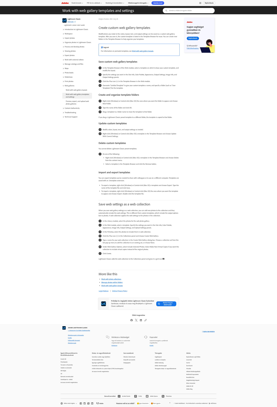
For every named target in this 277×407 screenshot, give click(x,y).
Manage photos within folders (111, 282)
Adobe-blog (189, 389)
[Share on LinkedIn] (141, 321)
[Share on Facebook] (131, 321)
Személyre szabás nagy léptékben (101, 357)
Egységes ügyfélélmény (98, 362)
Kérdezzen (114, 345)
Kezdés (70, 338)
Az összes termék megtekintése (69, 382)
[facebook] (81, 403)
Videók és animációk (66, 368)
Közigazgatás (126, 362)
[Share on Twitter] (136, 321)
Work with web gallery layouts (142, 51)
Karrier (188, 362)
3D (61, 373)
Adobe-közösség (159, 362)
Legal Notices (103, 291)
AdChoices (213, 403)
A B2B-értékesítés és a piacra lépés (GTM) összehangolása (104, 368)
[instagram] (85, 403)
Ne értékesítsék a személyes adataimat (197, 403)
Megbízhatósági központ (192, 380)
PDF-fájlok (63, 371)
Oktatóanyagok (72, 343)
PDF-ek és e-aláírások (93, 3)
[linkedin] (92, 403)
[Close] (170, 403)
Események (189, 365)
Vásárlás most (157, 3)
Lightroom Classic (74, 19)
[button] (200, 3)
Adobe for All (189, 386)
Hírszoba (188, 368)
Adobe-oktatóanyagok (161, 365)
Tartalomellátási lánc (97, 360)
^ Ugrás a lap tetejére (208, 331)
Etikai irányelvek (190, 383)
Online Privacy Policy (119, 291)
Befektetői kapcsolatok (192, 374)
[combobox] (189, 10)
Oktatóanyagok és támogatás (137, 3)
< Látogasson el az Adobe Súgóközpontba (79, 330)
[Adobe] (65, 3)
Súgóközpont (158, 357)
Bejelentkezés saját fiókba (193, 357)
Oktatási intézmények (129, 357)
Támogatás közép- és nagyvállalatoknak (165, 368)
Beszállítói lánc (190, 377)
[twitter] (88, 403)
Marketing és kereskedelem (114, 3)
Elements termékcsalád (67, 376)
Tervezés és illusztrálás (67, 365)
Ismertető (189, 360)
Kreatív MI (63, 359)
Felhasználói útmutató (74, 340)
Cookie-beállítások (180, 403)
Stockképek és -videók (66, 379)
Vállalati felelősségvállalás (193, 371)
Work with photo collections (111, 279)
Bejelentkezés (209, 3)
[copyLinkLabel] (145, 321)
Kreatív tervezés (76, 3)
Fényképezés (64, 362)
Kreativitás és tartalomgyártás (100, 365)
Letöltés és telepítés (160, 360)
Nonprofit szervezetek (129, 360)
